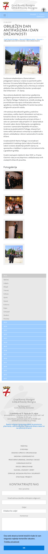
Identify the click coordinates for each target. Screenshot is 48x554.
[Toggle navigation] (5, 15)
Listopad (6, 312)
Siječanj (6, 280)
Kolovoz (6, 305)
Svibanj (5, 294)
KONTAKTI (41, 17)
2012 (5, 375)
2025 (5, 322)
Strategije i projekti (24, 477)
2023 (5, 330)
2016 (5, 359)
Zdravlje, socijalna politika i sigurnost (24, 473)
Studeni (6, 315)
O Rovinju (24, 449)
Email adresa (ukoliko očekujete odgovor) (24, 498)
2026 (5, 276)
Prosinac (6, 319)
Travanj (6, 290)
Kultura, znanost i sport (24, 470)
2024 (5, 326)
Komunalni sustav (24, 463)
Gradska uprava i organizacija (24, 453)
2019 (5, 347)
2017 (5, 355)
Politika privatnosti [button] (11, 542)
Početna (24, 446)
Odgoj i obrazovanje (24, 467)
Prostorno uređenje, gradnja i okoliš (24, 460)
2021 (5, 338)
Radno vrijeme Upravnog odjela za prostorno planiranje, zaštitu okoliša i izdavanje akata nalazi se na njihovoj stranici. (24, 426)
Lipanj (5, 298)
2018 (5, 351)
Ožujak (5, 287)
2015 (5, 363)
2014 (5, 367)
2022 (5, 334)
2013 (5, 371)
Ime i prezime (24, 489)
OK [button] (24, 548)
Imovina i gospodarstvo (24, 456)
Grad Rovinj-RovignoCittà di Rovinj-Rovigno (24, 7)
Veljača (5, 283)
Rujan (5, 308)
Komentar (24, 516)
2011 (5, 379)
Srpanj (5, 301)
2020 (5, 343)
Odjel (24, 507)
